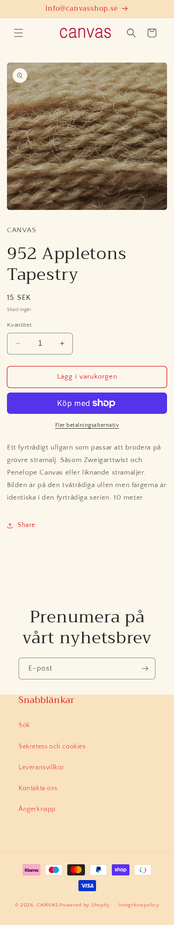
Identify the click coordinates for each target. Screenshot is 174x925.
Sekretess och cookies (52, 746)
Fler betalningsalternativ (87, 425)
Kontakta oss (38, 788)
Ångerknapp (37, 809)
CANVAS (47, 905)
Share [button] (26, 525)
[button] (18, 33)
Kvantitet (19, 325)
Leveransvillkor (41, 767)
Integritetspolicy (138, 905)
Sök (24, 725)
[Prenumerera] (145, 668)
